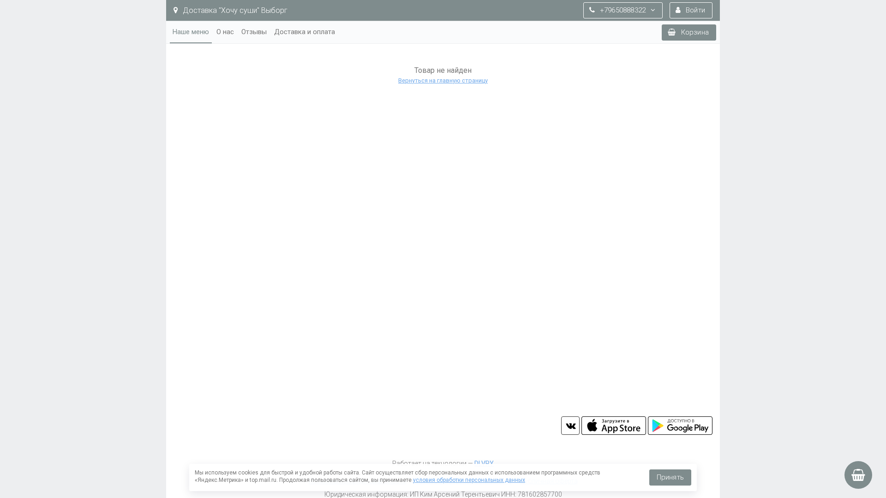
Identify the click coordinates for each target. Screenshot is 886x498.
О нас (225, 32)
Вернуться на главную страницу (443, 80)
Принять (670, 477)
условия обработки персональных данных (469, 480)
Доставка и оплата (304, 32)
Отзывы (254, 32)
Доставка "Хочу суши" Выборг (234, 10)
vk (570, 425)
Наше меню (191, 32)
